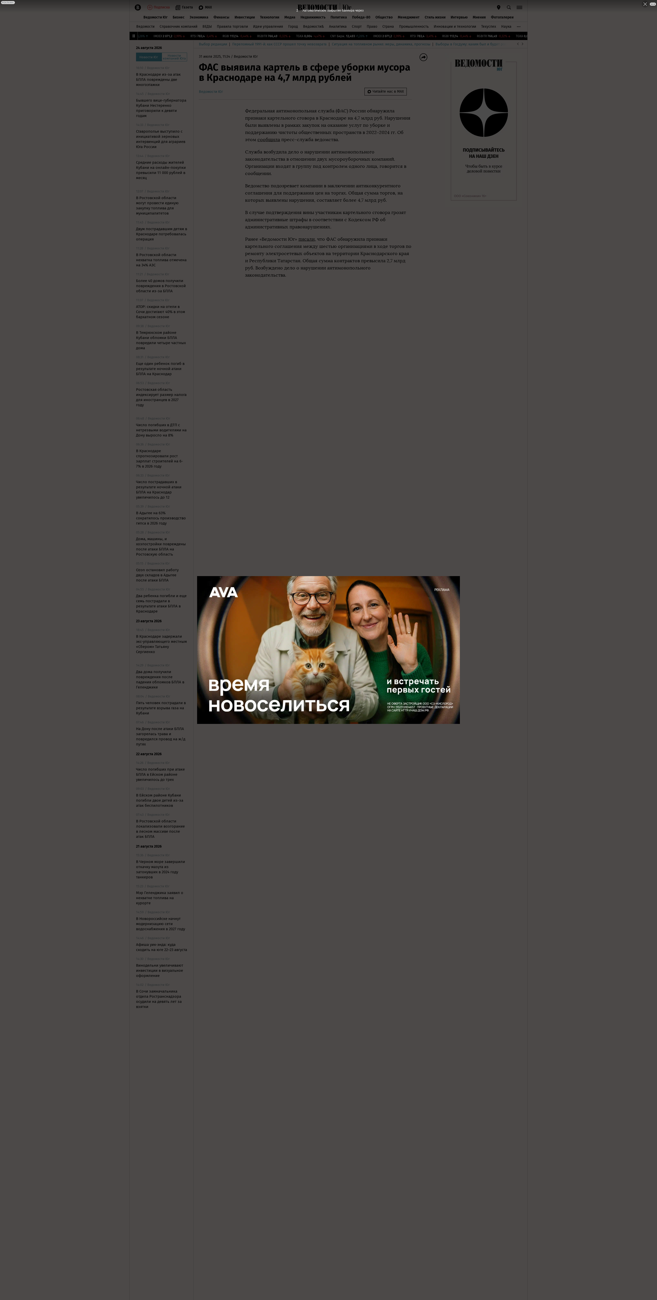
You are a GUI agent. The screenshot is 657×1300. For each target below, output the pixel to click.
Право (372, 26)
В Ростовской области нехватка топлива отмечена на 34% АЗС (161, 260)
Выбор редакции (213, 44)
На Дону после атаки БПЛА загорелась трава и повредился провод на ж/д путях (160, 736)
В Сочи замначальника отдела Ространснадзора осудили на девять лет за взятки (159, 999)
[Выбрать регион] (498, 7)
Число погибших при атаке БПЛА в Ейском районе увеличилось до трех (160, 774)
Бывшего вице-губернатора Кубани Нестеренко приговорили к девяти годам (161, 108)
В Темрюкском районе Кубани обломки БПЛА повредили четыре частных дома (161, 340)
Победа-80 (361, 17)
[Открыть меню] (519, 7)
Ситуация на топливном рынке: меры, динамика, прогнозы (381, 44)
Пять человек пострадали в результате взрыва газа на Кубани (161, 708)
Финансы (221, 17)
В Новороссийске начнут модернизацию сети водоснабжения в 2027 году (160, 923)
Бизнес (179, 17)
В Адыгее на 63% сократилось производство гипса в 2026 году (161, 518)
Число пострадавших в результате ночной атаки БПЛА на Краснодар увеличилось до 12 (158, 490)
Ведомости (145, 26)
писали (306, 239)
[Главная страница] (317, 7)
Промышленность (414, 26)
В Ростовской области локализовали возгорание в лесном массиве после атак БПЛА (160, 829)
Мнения (479, 17)
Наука (506, 26)
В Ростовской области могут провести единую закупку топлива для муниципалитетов (157, 206)
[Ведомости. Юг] (346, 7)
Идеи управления (268, 26)
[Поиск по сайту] (508, 7)
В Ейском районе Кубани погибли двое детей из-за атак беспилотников (159, 800)
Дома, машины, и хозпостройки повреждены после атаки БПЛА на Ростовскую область (161, 547)
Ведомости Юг (155, 17)
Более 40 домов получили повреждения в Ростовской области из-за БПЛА (161, 285)
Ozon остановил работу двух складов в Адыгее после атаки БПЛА (157, 575)
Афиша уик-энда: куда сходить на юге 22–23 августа (161, 947)
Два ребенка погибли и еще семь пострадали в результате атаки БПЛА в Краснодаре (161, 604)
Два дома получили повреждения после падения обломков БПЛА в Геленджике (160, 680)
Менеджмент (409, 17)
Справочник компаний (178, 26)
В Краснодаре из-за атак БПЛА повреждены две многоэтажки (158, 79)
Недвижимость (313, 17)
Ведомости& (313, 26)
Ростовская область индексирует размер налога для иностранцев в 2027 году (161, 397)
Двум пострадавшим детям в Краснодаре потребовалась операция (161, 234)
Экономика (199, 17)
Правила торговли (232, 26)
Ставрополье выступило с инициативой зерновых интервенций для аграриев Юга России (160, 139)
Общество (384, 17)
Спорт (357, 26)
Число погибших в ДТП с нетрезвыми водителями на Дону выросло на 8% (161, 430)
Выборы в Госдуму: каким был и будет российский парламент (487, 44)
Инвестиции (245, 17)
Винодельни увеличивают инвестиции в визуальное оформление (159, 970)
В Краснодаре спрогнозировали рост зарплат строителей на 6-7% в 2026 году (159, 459)
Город (293, 26)
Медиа (289, 17)
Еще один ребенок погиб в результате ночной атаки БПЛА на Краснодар (160, 368)
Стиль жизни (435, 17)
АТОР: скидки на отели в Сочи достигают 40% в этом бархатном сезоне (160, 311)
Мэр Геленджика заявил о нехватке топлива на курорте (159, 897)
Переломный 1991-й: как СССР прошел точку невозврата (279, 44)
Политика (339, 17)
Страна (388, 26)
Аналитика (338, 26)
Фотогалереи (502, 17)
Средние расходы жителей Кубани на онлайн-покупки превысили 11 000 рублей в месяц (161, 170)
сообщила (268, 139)
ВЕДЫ (207, 26)
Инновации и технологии (455, 26)
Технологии (269, 17)
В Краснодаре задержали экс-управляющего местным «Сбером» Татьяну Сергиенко (161, 644)
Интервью (459, 17)
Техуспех (488, 26)
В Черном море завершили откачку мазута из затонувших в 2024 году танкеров (160, 869)
